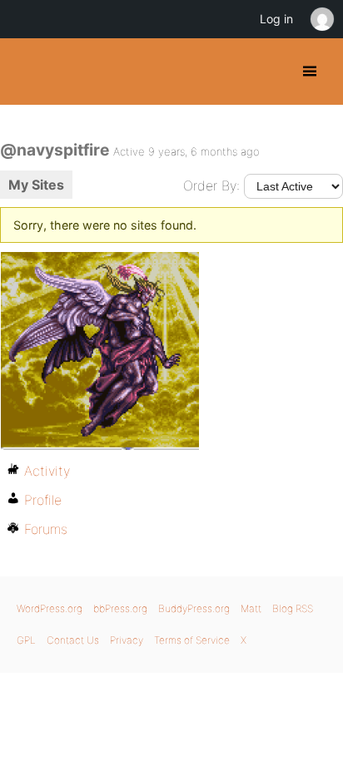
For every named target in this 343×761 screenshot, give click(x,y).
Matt (251, 608)
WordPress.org (49, 608)
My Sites (36, 184)
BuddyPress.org (27, 71)
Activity (47, 470)
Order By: (211, 185)
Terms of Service (192, 640)
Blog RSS (292, 608)
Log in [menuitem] (276, 19)
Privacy (126, 640)
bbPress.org (120, 608)
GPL (26, 640)
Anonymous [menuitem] (321, 19)
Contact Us (73, 640)
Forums (45, 529)
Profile (43, 500)
